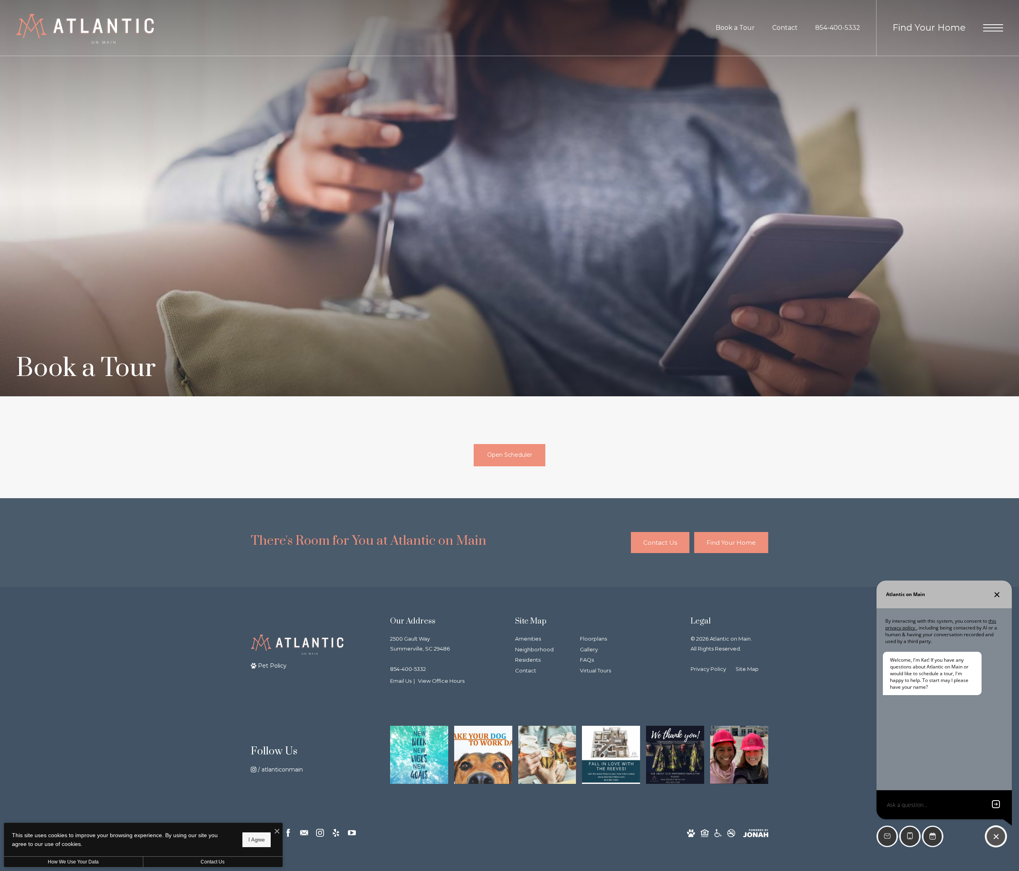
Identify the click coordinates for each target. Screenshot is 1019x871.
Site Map (747, 669)
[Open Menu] (993, 27)
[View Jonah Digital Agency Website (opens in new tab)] (755, 833)
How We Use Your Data (73, 862)
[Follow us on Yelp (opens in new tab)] (336, 833)
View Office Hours (441, 681)
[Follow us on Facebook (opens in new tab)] (288, 833)
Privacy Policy (708, 669)
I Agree (256, 839)
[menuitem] (541, 639)
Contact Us (212, 862)
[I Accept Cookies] (277, 832)
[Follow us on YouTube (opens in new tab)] (352, 833)
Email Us (401, 681)
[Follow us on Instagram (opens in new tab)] (320, 833)
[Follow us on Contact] (304, 833)
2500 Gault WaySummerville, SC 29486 (420, 643)
